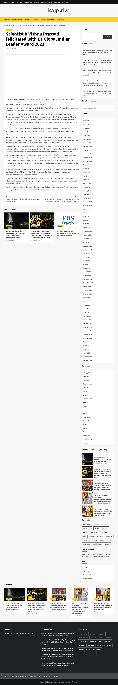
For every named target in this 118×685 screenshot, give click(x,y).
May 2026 (86, 132)
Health (50, 2)
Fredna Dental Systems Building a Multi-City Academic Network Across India (68, 233)
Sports (85, 432)
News (84, 406)
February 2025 (87, 187)
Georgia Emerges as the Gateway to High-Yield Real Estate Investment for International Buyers (15, 234)
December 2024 (88, 194)
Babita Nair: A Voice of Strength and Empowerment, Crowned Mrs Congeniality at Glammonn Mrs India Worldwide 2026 (97, 83)
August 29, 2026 (11, 240)
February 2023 (87, 275)
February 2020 (87, 356)
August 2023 (87, 253)
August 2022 (87, 297)
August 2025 (87, 165)
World (85, 443)
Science (85, 428)
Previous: (23, 199)
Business (19, 2)
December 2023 (88, 238)
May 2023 (86, 264)
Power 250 (86, 417)
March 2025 (87, 183)
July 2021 (86, 345)
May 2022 (86, 309)
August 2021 (87, 342)
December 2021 (88, 327)
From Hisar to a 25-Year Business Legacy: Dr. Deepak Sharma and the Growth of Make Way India (97, 93)
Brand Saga (57, 2)
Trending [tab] (103, 450)
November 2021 (88, 331)
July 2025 (86, 168)
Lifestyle (36, 2)
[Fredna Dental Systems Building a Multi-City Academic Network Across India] (68, 220)
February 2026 (87, 143)
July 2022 (86, 301)
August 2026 (87, 120)
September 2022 (88, 294)
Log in (85, 567)
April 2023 (86, 268)
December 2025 (88, 150)
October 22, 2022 (11, 48)
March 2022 (87, 316)
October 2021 (87, 334)
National (85, 402)
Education (43, 2)
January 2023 (87, 279)
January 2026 (87, 146)
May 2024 (86, 220)
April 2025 (86, 179)
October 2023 (87, 246)
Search (84, 29)
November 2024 (88, 198)
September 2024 (88, 205)
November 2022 (88, 286)
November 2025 (88, 154)
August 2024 (87, 209)
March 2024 (87, 227)
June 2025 (86, 172)
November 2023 (88, 242)
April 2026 (86, 135)
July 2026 (86, 124)
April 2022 (86, 312)
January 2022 (87, 323)
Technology (65, 2)
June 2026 (86, 128)
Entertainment (28, 2)
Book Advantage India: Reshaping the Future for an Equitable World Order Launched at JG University (97, 73)
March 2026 (87, 139)
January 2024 (87, 235)
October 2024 (87, 202)
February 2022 (87, 320)
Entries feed (87, 571)
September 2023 (88, 250)
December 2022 (88, 283)
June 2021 (86, 349)
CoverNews (65, 682)
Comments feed (88, 575)
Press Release (87, 421)
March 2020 (87, 353)
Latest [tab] (85, 450)
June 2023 (86, 261)
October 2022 (87, 290)
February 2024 (87, 231)
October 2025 (87, 157)
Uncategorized (87, 439)
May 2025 (86, 176)
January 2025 (87, 191)
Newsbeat (86, 410)
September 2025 (88, 161)
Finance (85, 387)
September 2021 (88, 338)
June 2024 (86, 216)
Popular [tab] (93, 450)
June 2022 (86, 305)
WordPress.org (87, 578)
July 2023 (86, 257)
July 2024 (86, 213)
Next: (61, 199)
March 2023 (87, 272)
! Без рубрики (87, 373)
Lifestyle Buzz (87, 399)
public (85, 424)
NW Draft (86, 413)
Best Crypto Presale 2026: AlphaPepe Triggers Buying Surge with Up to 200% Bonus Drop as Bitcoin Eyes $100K (41, 234)
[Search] (112, 19)
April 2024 (86, 224)
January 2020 (87, 360)
